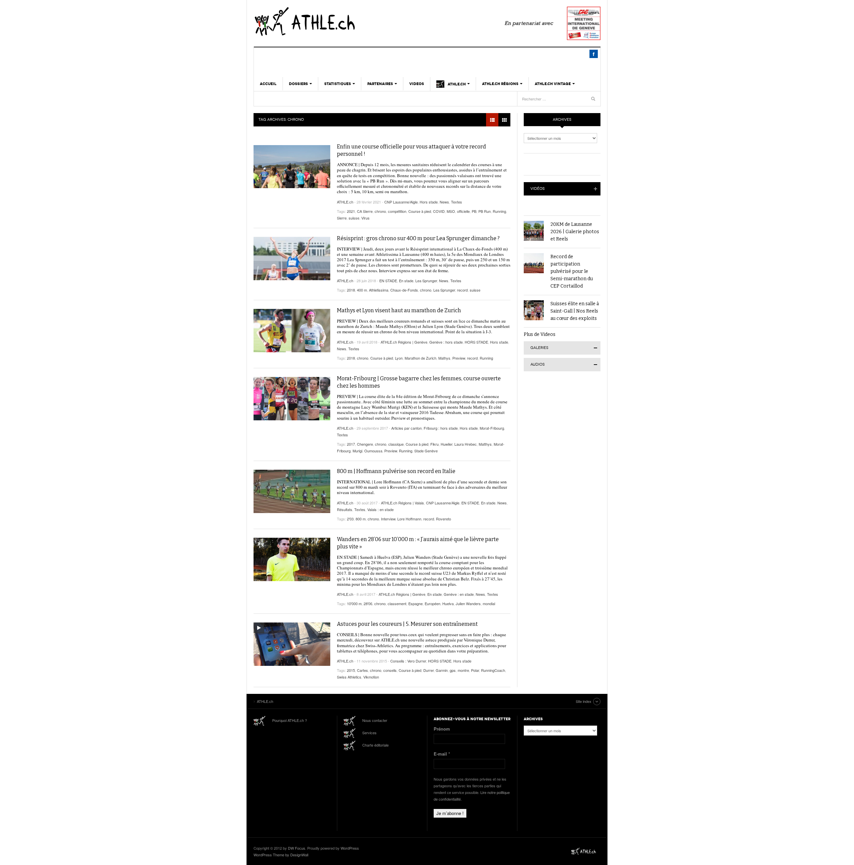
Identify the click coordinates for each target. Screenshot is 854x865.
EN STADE (388, 280)
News (444, 201)
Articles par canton (406, 428)
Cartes (362, 670)
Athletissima (378, 290)
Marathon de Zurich (420, 358)
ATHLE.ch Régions (500, 83)
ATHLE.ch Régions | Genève (404, 342)
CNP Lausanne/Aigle (401, 201)
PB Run (484, 211)
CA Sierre (365, 211)
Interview (388, 518)
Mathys (444, 358)
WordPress (350, 848)
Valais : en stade (380, 509)
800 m (361, 518)
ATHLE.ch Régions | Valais (402, 502)
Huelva (448, 603)
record (462, 290)
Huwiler (446, 444)
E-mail (442, 754)
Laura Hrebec (465, 444)
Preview (458, 358)
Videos (416, 83)
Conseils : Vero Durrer (408, 661)
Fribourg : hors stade (441, 428)
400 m (362, 290)
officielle (463, 211)
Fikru (434, 444)
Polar (475, 670)
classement (397, 603)
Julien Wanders (468, 603)
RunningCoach (493, 670)
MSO (451, 211)
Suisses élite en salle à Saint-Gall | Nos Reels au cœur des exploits (574, 311)
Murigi (357, 450)
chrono (380, 211)
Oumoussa (373, 450)
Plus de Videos (539, 334)
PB (474, 211)
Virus (365, 218)
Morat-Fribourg (492, 428)
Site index (583, 701)
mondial (489, 603)
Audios (537, 364)
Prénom (442, 729)
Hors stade (429, 201)
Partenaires (380, 83)
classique (396, 444)
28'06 (368, 603)
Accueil (268, 83)
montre (463, 670)
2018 (351, 290)
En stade (406, 280)
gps (453, 670)
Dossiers (298, 83)
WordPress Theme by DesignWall (281, 854)
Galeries (539, 348)
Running (499, 211)
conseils (390, 670)
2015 (351, 670)
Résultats (344, 509)
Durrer (428, 670)
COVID (439, 211)
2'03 (350, 518)
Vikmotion (371, 677)
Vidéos (537, 188)
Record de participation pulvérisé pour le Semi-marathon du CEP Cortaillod (571, 271)
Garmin (442, 670)
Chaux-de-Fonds (404, 290)
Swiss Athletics (349, 677)
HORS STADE (476, 342)
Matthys (485, 444)
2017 (351, 444)
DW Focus (296, 848)
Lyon (399, 358)
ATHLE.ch (339, 22)
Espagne (415, 603)
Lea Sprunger (426, 280)
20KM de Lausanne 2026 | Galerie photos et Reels (574, 232)
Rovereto (443, 518)
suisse (354, 218)
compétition (397, 211)
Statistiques (337, 83)
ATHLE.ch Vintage (553, 83)
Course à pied (419, 211)
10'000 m (354, 603)
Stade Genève (426, 450)
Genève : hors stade (446, 342)
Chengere (365, 444)
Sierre (342, 218)
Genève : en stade (459, 594)
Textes (456, 201)
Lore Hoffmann (409, 518)
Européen (432, 603)
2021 (351, 211)
